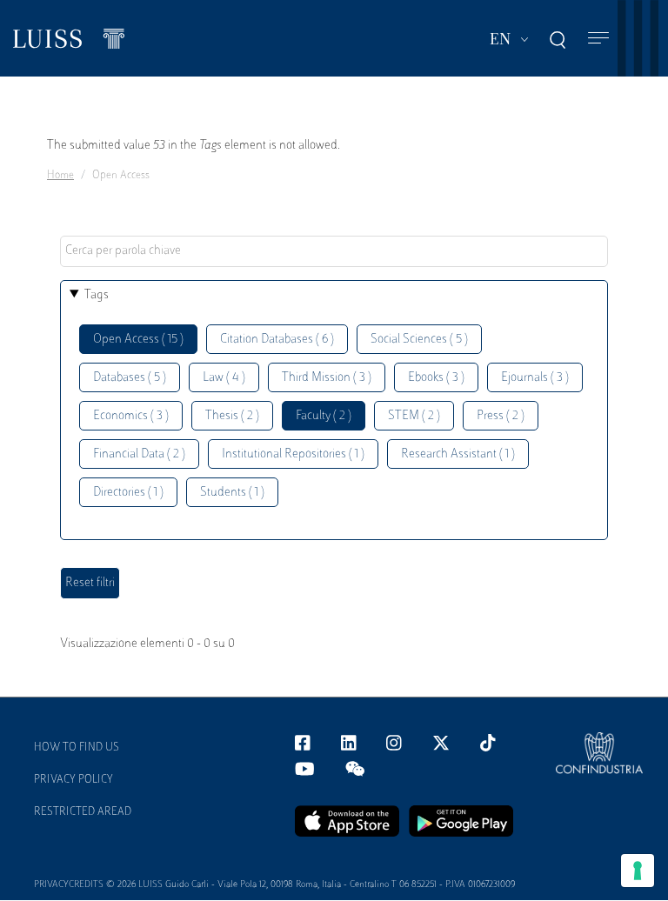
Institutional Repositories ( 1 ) (293, 454)
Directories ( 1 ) (128, 492)
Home (60, 175)
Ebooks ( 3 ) (436, 377)
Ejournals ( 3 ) (535, 377)
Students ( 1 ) (232, 492)
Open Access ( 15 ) (138, 339)
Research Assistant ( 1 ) (458, 454)
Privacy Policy (73, 780)
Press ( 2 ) (500, 416)
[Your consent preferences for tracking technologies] (637, 870)
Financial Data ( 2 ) (139, 454)
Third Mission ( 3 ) (326, 377)
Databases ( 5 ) (129, 377)
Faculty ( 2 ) (323, 416)
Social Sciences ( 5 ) (419, 339)
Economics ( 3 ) (131, 416)
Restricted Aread (82, 812)
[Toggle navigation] (598, 38)
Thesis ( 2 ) (232, 416)
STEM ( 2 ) (414, 416)
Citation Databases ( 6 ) (277, 339)
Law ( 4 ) (224, 377)
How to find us (76, 748)
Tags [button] (96, 295)
